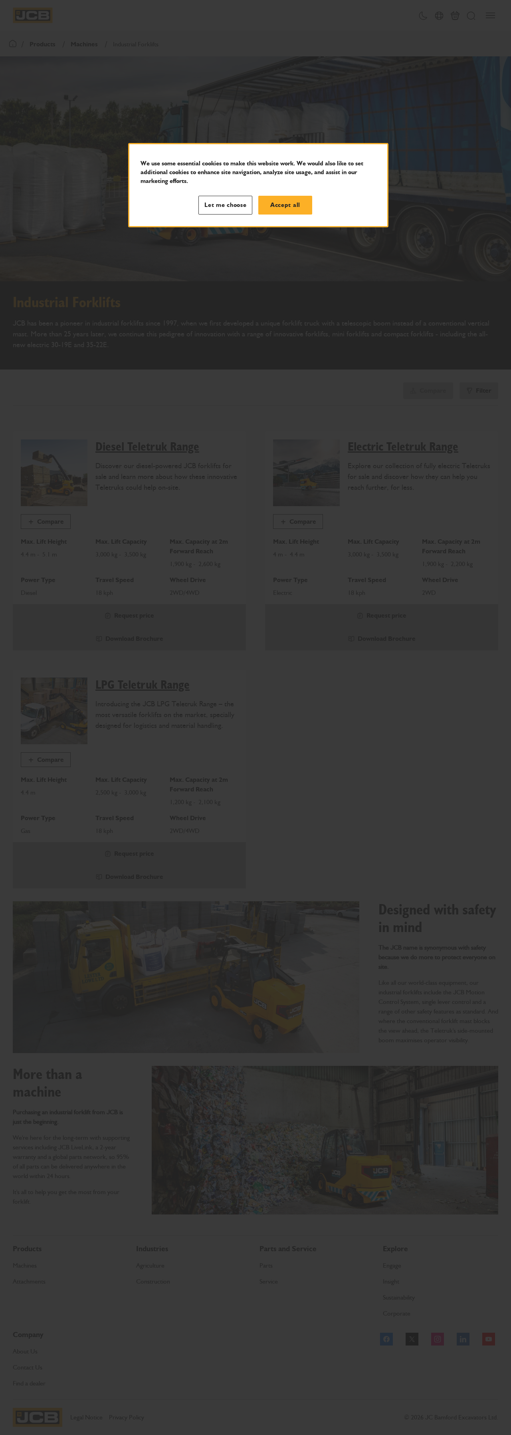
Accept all (285, 205)
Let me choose (225, 205)
